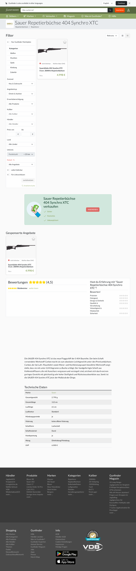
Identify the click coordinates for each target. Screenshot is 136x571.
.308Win (92, 479)
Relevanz (110, 36)
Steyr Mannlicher (53, 487)
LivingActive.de (12, 484)
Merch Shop (35, 557)
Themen (9, 547)
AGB (57, 534)
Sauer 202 (31, 482)
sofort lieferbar (17, 170)
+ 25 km (27, 154)
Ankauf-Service (36, 544)
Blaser (49, 484)
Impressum (60, 544)
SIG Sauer (51, 482)
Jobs (32, 549)
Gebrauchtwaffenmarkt (15, 554)
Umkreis (10, 150)
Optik (12, 63)
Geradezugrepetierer (76, 492)
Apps (33, 552)
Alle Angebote (14, 164)
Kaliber (9, 109)
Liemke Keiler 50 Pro (35, 487)
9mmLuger (93, 492)
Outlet (8, 549)
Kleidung (13, 67)
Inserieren (120, 10)
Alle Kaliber (10, 544)
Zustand (10, 79)
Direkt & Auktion (15, 94)
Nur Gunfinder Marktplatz (21, 42)
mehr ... (8, 494)
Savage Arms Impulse (35, 494)
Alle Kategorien (12, 537)
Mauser (50, 479)
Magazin (71, 16)
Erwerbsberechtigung (15, 99)
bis (23, 130)
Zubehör (13, 72)
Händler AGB (61, 537)
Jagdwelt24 (10, 479)
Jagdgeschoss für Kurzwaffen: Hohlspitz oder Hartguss (119, 502)
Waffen (13, 53)
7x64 (91, 487)
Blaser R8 (30, 479)
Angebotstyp (12, 89)
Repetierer (35, 27)
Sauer (54, 393)
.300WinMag (94, 484)
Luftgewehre (73, 487)
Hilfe (114, 16)
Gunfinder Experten (38, 542)
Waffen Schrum (11, 487)
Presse (33, 554)
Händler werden (37, 537)
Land (9, 140)
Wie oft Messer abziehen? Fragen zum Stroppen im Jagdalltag (119, 495)
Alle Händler (10, 542)
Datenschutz (60, 539)
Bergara (50, 492)
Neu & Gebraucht (15, 84)
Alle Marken (10, 534)
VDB (7, 489)
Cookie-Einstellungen (64, 542)
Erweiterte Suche (29, 185)
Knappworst (10, 482)
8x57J (91, 489)
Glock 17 (30, 484)
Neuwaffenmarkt (12, 552)
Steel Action (51, 489)
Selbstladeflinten (74, 484)
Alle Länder (13, 144)
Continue (121, 3)
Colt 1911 (30, 489)
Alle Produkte (14, 104)
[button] (127, 10)
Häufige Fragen (61, 547)
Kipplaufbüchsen (74, 482)
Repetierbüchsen (21, 27)
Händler (10, 119)
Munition (13, 58)
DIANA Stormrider (34, 492)
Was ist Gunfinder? (93, 16)
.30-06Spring (94, 482)
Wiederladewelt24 (13, 492)
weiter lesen (33, 288)
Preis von (10, 130)
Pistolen (71, 489)
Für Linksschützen (18, 175)
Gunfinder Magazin (38, 547)
